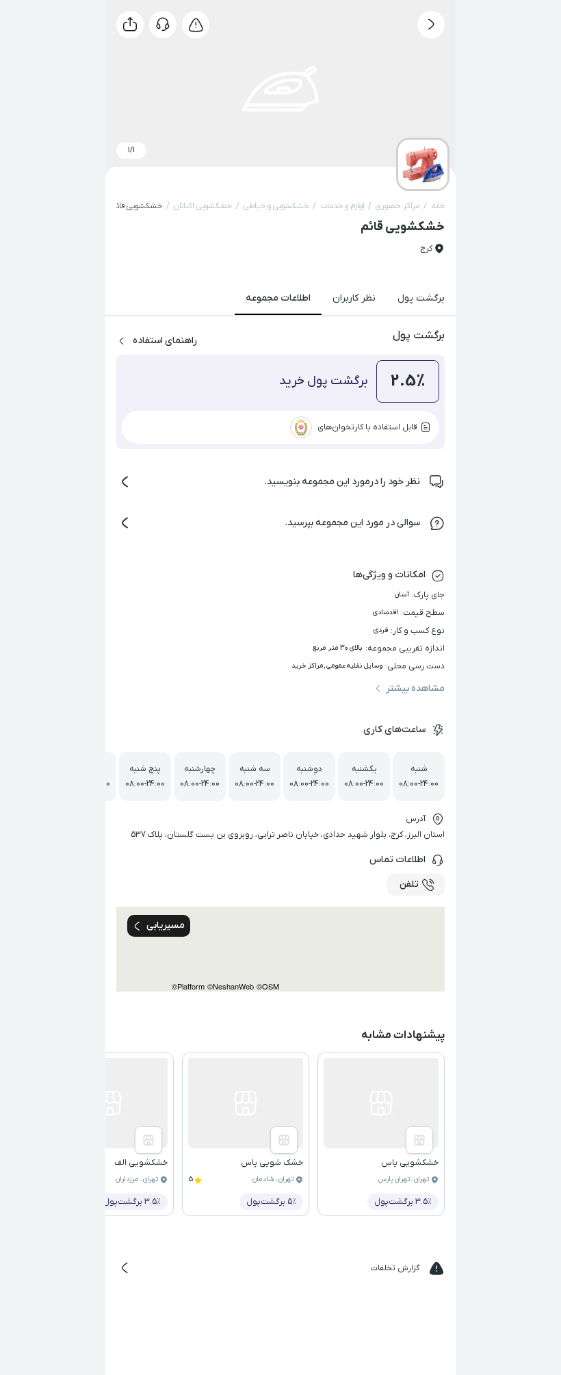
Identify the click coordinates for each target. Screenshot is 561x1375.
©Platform (188, 986)
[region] (280, 949)
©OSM (268, 986)
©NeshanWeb (230, 986)
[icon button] (431, 24)
